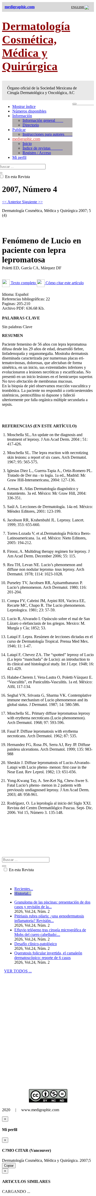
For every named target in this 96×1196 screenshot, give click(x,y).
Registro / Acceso (37, 153)
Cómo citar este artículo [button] (64, 283)
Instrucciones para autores (47, 134)
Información (22, 116)
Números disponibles (29, 111)
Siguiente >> (32, 202)
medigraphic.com (26, 139)
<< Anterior (12, 202)
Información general (43, 120)
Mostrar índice (24, 106)
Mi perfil (19, 157)
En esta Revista (21, 870)
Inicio (27, 143)
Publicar (19, 129)
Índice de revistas (43, 148)
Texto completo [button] (23, 283)
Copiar (9, 1165)
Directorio (31, 125)
